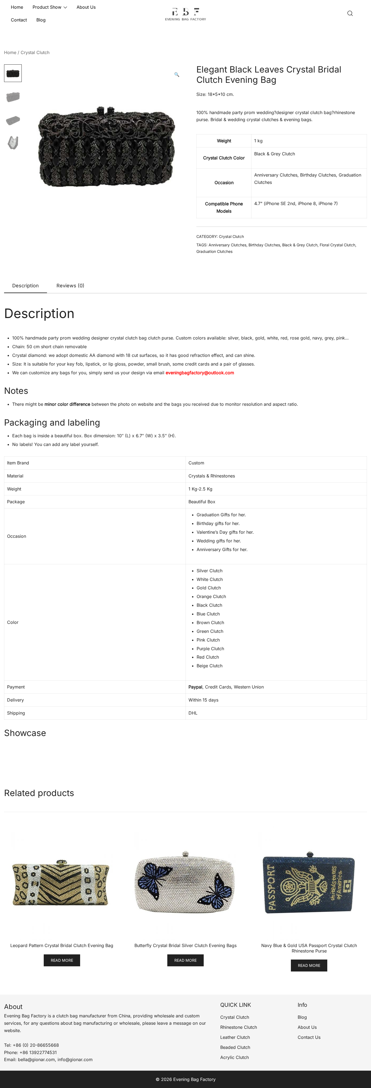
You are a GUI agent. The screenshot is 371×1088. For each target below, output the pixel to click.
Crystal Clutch (35, 52)
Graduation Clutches (214, 251)
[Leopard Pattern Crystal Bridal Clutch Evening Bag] (62, 883)
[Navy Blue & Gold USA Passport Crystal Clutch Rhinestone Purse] (309, 883)
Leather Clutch (235, 1037)
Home (17, 7)
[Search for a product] (350, 13)
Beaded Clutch (235, 1047)
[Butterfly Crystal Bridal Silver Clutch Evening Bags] (185, 883)
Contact (19, 20)
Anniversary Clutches (227, 245)
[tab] (25, 286)
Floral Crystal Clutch (337, 245)
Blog (41, 20)
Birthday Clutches (264, 245)
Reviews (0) (70, 285)
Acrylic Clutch (234, 1057)
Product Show (47, 7)
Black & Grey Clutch (299, 245)
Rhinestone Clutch (238, 1027)
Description (25, 285)
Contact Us (309, 1037)
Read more (62, 960)
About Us (86, 7)
